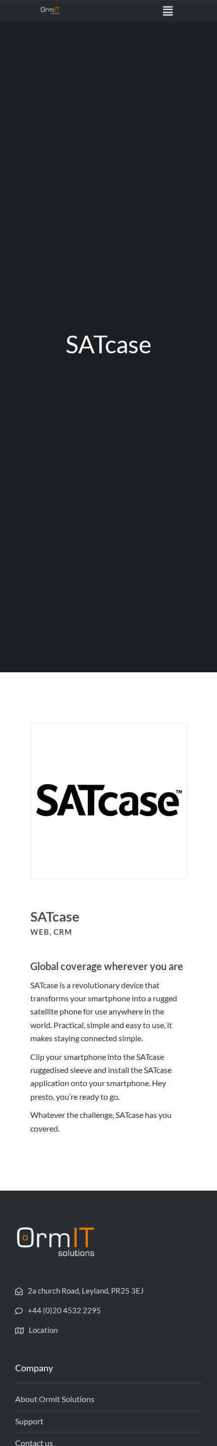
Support (29, 1421)
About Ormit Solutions (54, 1399)
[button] (168, 11)
